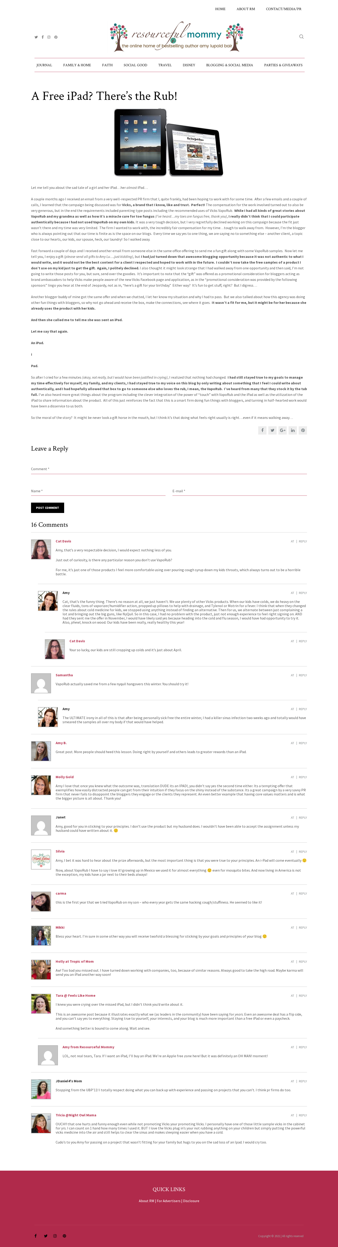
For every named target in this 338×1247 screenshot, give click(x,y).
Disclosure (191, 1200)
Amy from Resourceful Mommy (88, 1047)
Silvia (60, 851)
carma (61, 893)
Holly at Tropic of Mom (75, 961)
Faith (107, 65)
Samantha (64, 675)
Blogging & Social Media (229, 65)
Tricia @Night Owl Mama (76, 1115)
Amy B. (61, 742)
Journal (44, 65)
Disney (189, 65)
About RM (246, 9)
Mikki (60, 927)
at (292, 541)
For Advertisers (168, 1200)
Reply (303, 541)
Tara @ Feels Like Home (75, 995)
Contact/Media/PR (283, 9)
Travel (165, 65)
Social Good (135, 65)
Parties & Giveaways (283, 65)
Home (220, 9)
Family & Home (77, 65)
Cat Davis (63, 541)
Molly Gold (65, 777)
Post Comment (47, 508)
